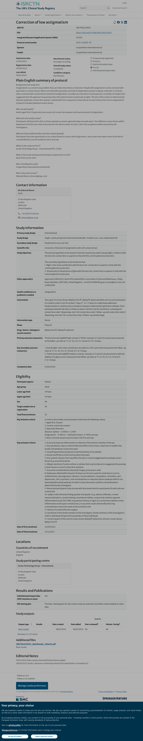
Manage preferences (10, 730)
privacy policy (15, 725)
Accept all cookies (15, 736)
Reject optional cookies (44, 736)
